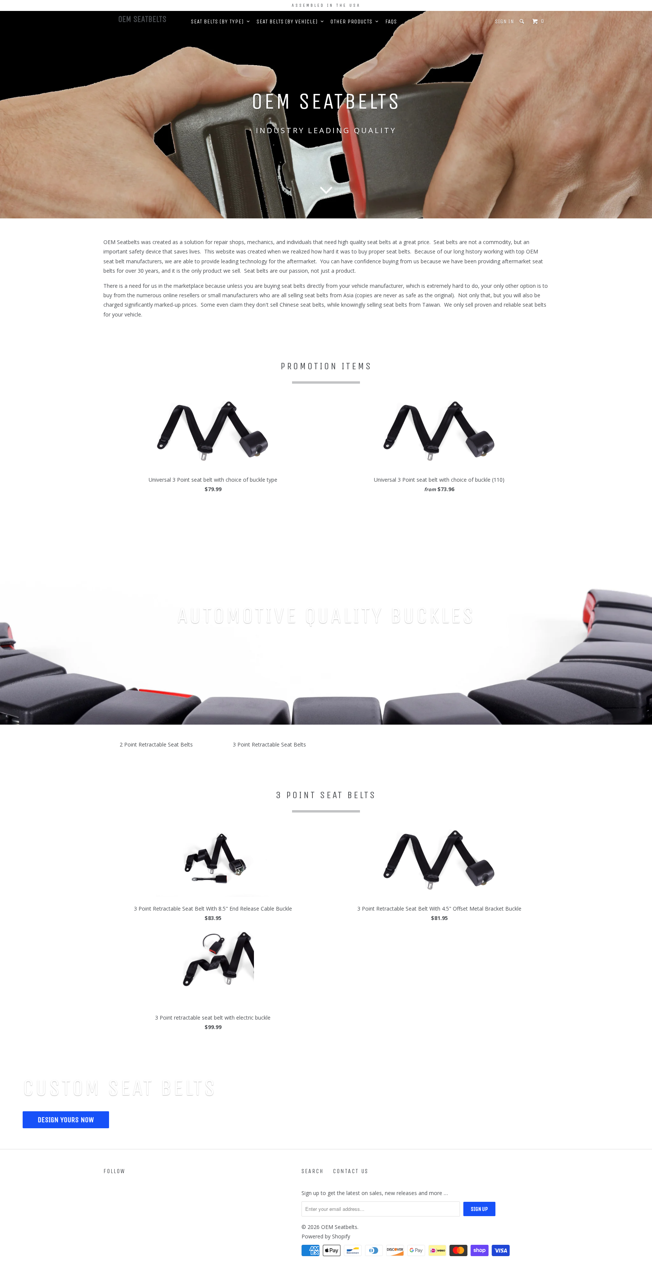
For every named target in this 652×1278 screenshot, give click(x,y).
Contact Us (350, 1171)
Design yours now (66, 1119)
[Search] (522, 21)
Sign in (504, 21)
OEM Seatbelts (142, 19)
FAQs (391, 21)
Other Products (353, 21)
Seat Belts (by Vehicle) (289, 21)
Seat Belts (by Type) (219, 21)
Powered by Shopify (325, 1236)
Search (312, 1171)
